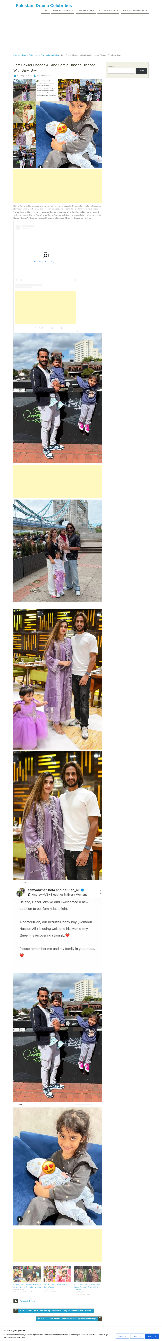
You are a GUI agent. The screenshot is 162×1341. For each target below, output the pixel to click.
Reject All (137, 1336)
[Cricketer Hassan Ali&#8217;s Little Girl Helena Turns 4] (57, 1274)
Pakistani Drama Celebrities (44, 5)
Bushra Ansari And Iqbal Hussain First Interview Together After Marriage (67, 1319)
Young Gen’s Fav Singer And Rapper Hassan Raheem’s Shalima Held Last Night (87, 1287)
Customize (122, 1336)
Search (111, 67)
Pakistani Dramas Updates (135, 10)
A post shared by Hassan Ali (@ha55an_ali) (45, 328)
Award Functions (86, 10)
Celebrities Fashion (108, 10)
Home (45, 10)
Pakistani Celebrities (63, 10)
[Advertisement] (81, 34)
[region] (81, 1334)
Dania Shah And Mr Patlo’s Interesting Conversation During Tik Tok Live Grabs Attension (55, 1311)
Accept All (152, 1336)
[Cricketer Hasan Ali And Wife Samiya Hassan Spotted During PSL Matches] (27, 1274)
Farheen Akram (43, 76)
